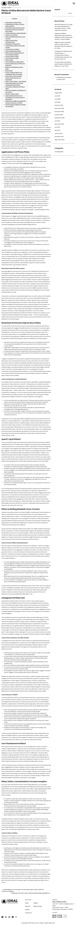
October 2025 (59, 115)
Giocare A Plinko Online (12, 94)
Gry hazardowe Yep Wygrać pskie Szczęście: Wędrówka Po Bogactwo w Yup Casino (63, 64)
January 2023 (58, 133)
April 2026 (57, 102)
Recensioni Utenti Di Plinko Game (14, 28)
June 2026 (57, 99)
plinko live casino (28, 163)
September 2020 (59, 140)
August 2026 (58, 93)
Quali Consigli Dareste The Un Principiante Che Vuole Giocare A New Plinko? (15, 97)
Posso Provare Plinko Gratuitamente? (11, 41)
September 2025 (59, 118)
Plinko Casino (9, 60)
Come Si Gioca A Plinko (12, 56)
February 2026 (59, 105)
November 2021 (59, 136)
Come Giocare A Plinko (12, 58)
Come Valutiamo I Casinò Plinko (14, 62)
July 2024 (57, 127)
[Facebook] (2, 917)
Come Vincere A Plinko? (12, 49)
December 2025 (59, 108)
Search (57, 10)
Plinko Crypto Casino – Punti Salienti (15, 81)
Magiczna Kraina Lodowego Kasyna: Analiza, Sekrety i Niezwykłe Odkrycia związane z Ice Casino (63, 45)
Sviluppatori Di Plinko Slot (12, 44)
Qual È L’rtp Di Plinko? (11, 35)
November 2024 (59, 124)
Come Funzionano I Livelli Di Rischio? (15, 33)
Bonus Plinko (9, 71)
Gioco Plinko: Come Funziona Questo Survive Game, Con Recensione (13, 78)
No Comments (16, 7)
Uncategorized (59, 152)
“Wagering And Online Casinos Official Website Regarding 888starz (31, 893)
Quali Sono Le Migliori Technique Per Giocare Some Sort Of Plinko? (15, 102)
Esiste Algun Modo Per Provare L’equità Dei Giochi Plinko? (14, 84)
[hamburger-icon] (73, 3)
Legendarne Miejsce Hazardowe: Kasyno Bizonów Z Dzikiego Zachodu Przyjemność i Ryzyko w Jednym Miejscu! (64, 36)
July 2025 (57, 121)
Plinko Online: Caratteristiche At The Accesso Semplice (14, 54)
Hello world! (61, 79)
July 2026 (57, 96)
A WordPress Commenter (63, 77)
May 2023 (57, 130)
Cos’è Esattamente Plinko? (13, 51)
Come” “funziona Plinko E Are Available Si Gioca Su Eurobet (13, 73)
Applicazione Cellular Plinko (13, 22)
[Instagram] (9, 917)
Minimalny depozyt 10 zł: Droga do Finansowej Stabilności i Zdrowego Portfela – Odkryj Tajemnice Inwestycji (63, 27)
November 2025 (59, 111)
